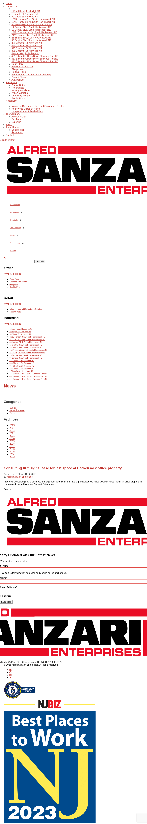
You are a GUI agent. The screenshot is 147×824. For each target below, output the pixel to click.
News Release (17, 410)
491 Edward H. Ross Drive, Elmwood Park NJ (34, 61)
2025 (12, 425)
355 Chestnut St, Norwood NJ (26, 45)
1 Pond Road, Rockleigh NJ (25, 11)
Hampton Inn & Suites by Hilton (27, 111)
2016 (12, 449)
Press (12, 413)
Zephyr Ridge (18, 85)
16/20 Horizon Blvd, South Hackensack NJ (33, 22)
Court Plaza (17, 64)
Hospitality (11, 101)
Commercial (12, 6)
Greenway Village (20, 95)
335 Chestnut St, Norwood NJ (26, 43)
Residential (11, 82)
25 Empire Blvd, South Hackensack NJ (31, 37)
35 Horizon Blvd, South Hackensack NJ (31, 24)
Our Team (16, 119)
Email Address (8, 587)
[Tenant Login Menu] (22, 243)
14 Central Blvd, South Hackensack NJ (31, 27)
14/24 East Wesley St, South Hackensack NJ (34, 32)
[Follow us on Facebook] (10, 675)
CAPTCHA (6, 596)
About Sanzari (18, 116)
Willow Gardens (19, 93)
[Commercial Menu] (22, 205)
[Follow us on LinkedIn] (10, 669)
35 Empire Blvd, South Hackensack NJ (31, 40)
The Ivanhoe (17, 88)
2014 (12, 454)
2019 (12, 441)
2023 (12, 430)
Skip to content (7, 140)
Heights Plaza (18, 72)
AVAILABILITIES (12, 274)
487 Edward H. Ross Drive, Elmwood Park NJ (34, 59)
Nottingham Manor (20, 90)
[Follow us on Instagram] (10, 672)
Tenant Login (12, 127)
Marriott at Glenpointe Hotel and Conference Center (37, 106)
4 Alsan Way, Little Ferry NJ (25, 53)
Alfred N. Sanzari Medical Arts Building (31, 74)
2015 (12, 451)
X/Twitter (4, 566)
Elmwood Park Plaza (22, 66)
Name (3, 578)
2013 (12, 457)
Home (9, 3)
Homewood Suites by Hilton (25, 109)
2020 (12, 438)
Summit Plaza (18, 77)
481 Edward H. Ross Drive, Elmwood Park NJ (34, 56)
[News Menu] (17, 235)
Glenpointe (17, 69)
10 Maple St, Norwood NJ (24, 14)
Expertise (16, 122)
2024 (12, 428)
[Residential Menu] (21, 212)
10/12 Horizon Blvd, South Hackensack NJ (33, 19)
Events (13, 408)
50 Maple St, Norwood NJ (24, 16)
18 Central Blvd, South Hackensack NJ (31, 30)
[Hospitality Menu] (20, 220)
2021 (12, 436)
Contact (10, 135)
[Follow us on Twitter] (10, 677)
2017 (12, 446)
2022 (12, 433)
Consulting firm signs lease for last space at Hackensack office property (63, 468)
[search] (5, 258)
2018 (12, 444)
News (9, 124)
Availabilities (18, 80)
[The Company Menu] (23, 228)
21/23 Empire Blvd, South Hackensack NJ (32, 35)
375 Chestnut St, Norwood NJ (26, 48)
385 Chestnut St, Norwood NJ (26, 51)
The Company (13, 114)
